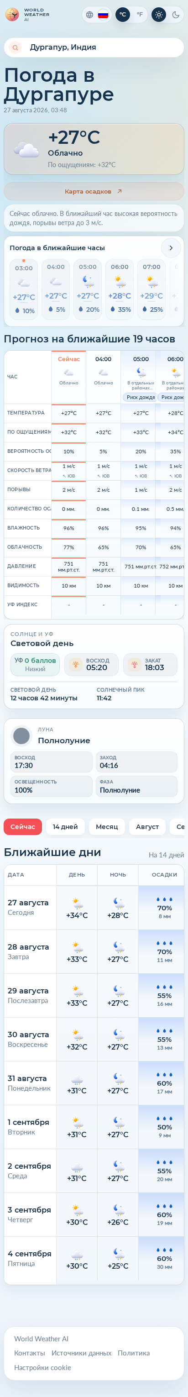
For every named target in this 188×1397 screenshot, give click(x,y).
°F (140, 14)
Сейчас (22, 826)
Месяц (107, 826)
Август (147, 826)
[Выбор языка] (97, 14)
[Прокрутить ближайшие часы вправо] (171, 248)
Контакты (29, 1353)
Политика (134, 1353)
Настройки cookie (42, 1367)
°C (123, 14)
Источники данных (81, 1353)
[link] (94, 191)
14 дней (65, 826)
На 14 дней (166, 855)
